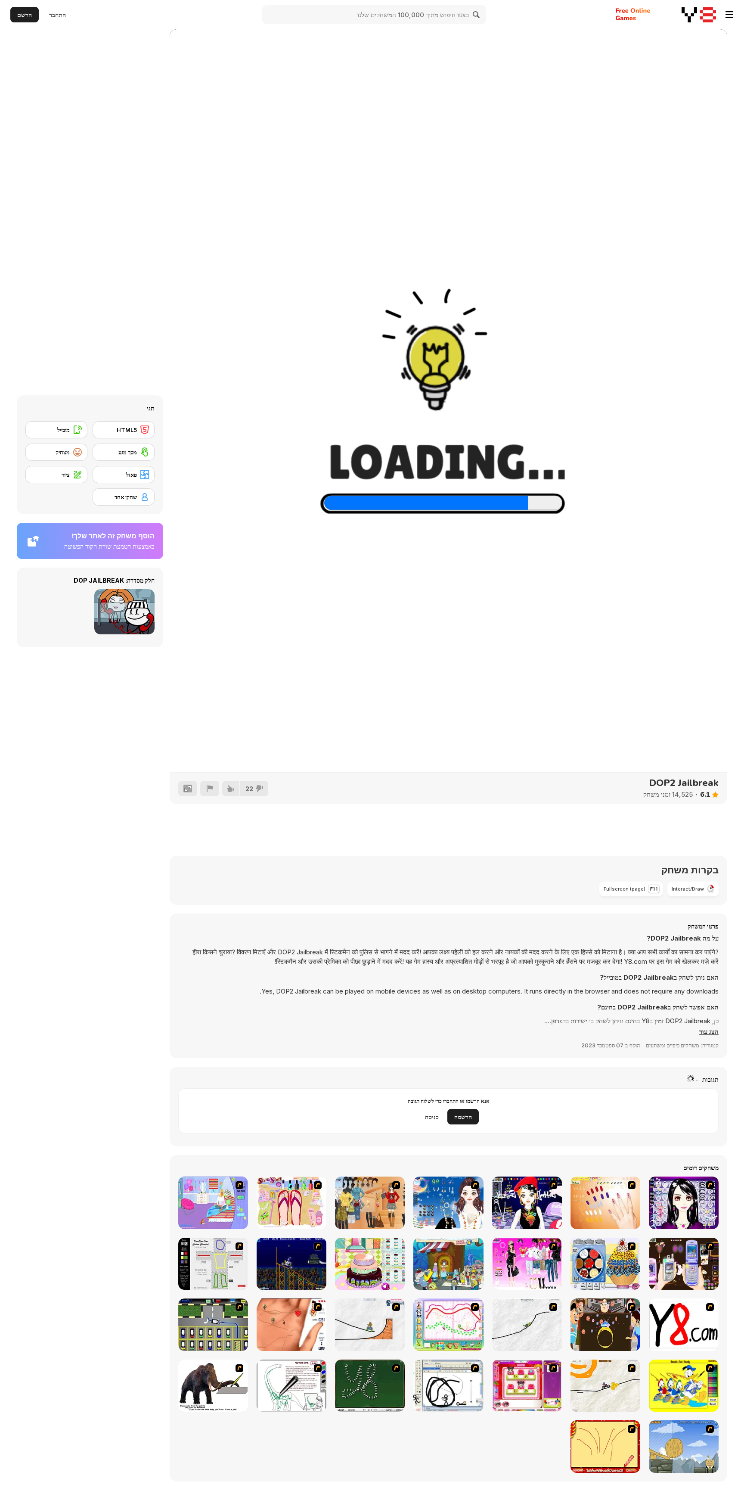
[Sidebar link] (729, 14)
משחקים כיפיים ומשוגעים (672, 1045)
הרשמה (463, 1117)
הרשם (24, 15)
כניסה (432, 1117)
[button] (709, 1032)
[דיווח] (209, 788)
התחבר (57, 15)
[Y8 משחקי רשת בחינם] (698, 14)
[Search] (476, 14)
